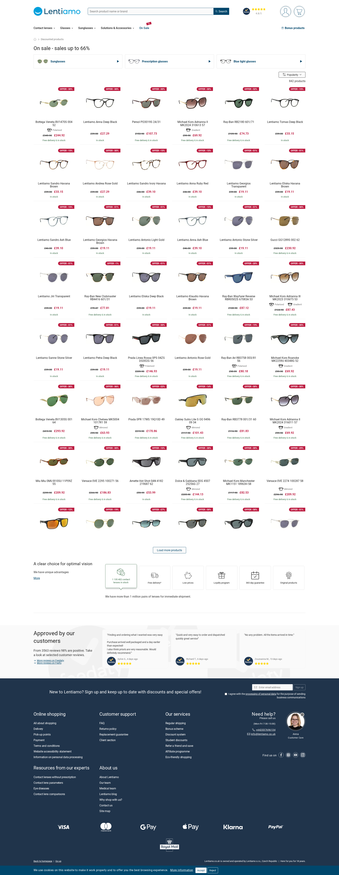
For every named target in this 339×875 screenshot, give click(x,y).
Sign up (299, 687)
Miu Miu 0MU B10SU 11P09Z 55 (54, 482)
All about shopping (45, 723)
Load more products (169, 550)
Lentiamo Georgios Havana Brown (100, 241)
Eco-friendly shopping (178, 757)
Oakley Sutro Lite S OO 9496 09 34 (192, 421)
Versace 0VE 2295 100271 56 (100, 481)
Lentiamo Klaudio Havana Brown (192, 298)
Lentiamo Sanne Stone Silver (54, 358)
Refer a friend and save (179, 746)
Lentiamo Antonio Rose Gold (192, 358)
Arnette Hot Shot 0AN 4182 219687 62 (146, 482)
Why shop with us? (110, 800)
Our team (105, 783)
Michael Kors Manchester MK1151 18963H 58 (239, 482)
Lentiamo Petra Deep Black (100, 358)
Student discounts (176, 740)
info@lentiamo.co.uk (263, 734)
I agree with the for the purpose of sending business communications (266, 695)
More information (181, 870)
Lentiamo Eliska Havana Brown (285, 185)
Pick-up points (42, 735)
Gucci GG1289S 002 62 (285, 240)
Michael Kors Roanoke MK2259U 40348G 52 (285, 359)
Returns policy (108, 729)
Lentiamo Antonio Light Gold (146, 240)
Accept (201, 870)
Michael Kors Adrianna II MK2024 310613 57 (192, 123)
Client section (107, 740)
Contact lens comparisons (49, 794)
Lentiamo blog (108, 794)
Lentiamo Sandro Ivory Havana (146, 183)
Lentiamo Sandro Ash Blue (54, 240)
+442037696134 (265, 729)
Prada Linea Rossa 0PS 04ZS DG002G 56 (146, 359)
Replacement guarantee (113, 735)
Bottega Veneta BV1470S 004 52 (53, 123)
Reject (212, 870)
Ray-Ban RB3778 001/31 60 (238, 419)
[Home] (35, 39)
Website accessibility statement (53, 752)
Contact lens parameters (48, 783)
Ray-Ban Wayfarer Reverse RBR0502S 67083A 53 (238, 298)
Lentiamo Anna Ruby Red (192, 183)
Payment (39, 740)
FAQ (101, 723)
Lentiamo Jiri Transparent (54, 296)
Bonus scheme (174, 729)
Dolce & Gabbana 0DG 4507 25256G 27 (192, 482)
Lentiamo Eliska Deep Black (146, 296)
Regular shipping (175, 723)
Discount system (175, 735)
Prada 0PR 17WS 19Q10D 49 (146, 419)
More (37, 578)
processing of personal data (261, 694)
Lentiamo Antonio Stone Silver (239, 240)
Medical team (107, 788)
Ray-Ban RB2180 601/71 (238, 122)
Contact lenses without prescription (55, 777)
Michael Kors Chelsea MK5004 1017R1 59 (100, 421)
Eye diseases (41, 788)
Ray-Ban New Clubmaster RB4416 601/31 (100, 298)
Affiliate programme (177, 752)
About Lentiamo (109, 777)
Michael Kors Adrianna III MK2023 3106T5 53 (285, 298)
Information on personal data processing (58, 757)
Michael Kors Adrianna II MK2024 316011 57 (285, 421)
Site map (104, 811)
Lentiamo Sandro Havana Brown (54, 185)
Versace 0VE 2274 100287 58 (285, 481)
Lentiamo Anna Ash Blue (192, 240)
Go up (58, 861)
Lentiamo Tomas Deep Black (285, 122)
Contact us (105, 805)
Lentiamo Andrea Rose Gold (100, 183)
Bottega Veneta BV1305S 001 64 (53, 421)
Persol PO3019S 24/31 (146, 122)
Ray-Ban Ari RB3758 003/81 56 (238, 359)
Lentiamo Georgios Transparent (239, 185)
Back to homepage (43, 861)
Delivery (38, 729)
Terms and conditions (47, 746)
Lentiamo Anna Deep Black (100, 122)
